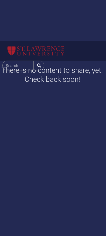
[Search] (39, 65)
